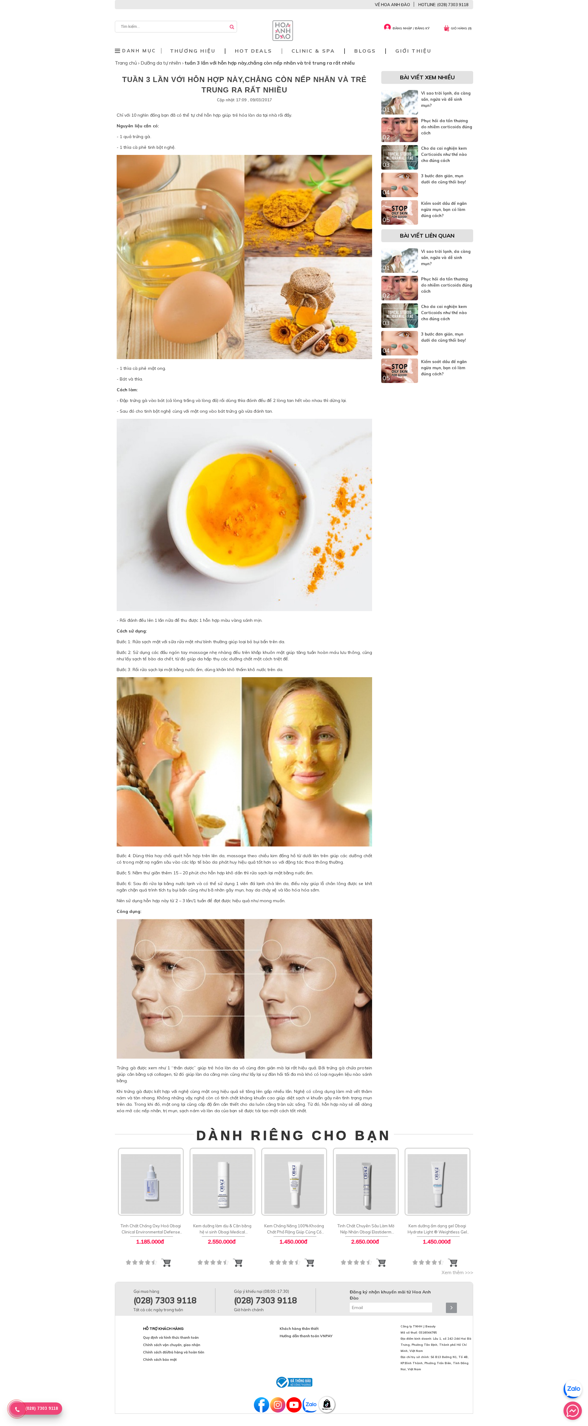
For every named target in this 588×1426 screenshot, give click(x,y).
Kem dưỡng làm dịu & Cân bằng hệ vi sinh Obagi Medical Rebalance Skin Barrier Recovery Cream (222, 1229)
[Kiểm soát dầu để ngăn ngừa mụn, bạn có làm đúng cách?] (399, 223)
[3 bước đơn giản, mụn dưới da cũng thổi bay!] (399, 195)
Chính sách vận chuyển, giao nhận (171, 1345)
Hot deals (253, 51)
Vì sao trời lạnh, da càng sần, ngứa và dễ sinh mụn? (445, 99)
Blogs (365, 51)
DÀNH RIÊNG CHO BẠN (293, 1135)
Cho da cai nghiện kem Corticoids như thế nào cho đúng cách (444, 154)
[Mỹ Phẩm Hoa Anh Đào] (282, 39)
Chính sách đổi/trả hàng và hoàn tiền (173, 1352)
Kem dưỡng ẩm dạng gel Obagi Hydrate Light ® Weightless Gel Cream (437, 1229)
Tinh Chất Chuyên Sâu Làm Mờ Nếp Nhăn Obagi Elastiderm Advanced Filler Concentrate (365, 1229)
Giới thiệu (413, 51)
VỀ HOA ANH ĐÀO (392, 4)
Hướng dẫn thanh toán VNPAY (306, 1336)
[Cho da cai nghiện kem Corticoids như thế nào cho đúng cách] (399, 168)
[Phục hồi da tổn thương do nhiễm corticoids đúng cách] (399, 140)
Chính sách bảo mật (160, 1359)
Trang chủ (126, 63)
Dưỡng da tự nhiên (161, 63)
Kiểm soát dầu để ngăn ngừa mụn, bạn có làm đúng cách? (444, 209)
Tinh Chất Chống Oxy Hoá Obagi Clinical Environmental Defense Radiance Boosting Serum (151, 1229)
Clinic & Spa (313, 51)
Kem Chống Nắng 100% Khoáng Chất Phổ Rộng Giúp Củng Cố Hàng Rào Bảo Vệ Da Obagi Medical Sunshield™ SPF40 (294, 1229)
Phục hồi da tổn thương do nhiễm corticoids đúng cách (446, 126)
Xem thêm (150, 1180)
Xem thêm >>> (457, 1272)
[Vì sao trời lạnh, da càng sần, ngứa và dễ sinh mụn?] (399, 113)
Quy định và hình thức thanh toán (171, 1337)
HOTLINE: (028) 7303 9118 (443, 4)
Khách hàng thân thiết (299, 1328)
